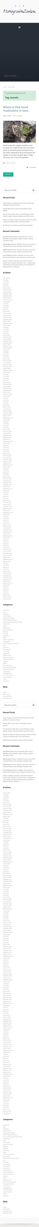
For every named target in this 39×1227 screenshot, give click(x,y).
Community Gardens (9, 618)
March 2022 (6, 382)
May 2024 (6, 331)
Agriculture (6, 610)
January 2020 (7, 433)
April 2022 (6, 380)
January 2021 (7, 410)
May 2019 (6, 449)
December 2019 (7, 435)
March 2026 (6, 288)
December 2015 (7, 530)
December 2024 (7, 317)
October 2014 (6, 557)
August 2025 (6, 301)
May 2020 (6, 425)
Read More (8, 174)
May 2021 (6, 402)
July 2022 (5, 374)
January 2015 (7, 551)
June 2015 (6, 541)
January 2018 (7, 481)
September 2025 (7, 300)
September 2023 (7, 347)
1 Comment (32, 167)
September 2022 (7, 370)
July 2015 (5, 540)
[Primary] (19, 27)
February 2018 (7, 479)
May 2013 (6, 591)
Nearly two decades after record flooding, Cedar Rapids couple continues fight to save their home (18, 215)
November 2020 (7, 414)
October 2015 (6, 534)
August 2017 (6, 490)
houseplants (6, 641)
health (4, 638)
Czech (4, 626)
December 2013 (7, 577)
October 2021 (6, 392)
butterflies (6, 614)
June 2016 (6, 518)
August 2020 (6, 420)
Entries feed (6, 694)
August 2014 (6, 561)
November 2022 (7, 366)
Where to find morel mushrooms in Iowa (15, 109)
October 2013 (6, 581)
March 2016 (6, 524)
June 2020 (6, 423)
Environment (6, 628)
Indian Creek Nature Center (10, 643)
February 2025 (7, 313)
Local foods (6, 653)
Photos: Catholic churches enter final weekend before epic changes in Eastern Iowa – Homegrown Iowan (19, 263)
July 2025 (5, 303)
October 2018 (6, 463)
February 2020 (7, 431)
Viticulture (6, 681)
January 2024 (7, 339)
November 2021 (7, 390)
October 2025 (6, 298)
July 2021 (5, 398)
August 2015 (6, 538)
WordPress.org (7, 698)
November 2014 (7, 555)
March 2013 (6, 595)
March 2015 (6, 547)
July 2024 (5, 327)
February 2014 (7, 573)
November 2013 (7, 579)
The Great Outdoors (8, 669)
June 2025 (6, 305)
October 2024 (6, 321)
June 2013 (6, 589)
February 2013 (7, 597)
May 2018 (6, 473)
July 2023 (5, 351)
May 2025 (6, 307)
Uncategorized (7, 673)
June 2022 (6, 376)
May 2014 (6, 567)
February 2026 (7, 290)
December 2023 (7, 341)
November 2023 (7, 343)
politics (5, 663)
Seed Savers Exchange (9, 667)
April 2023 (6, 357)
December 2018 (7, 459)
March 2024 (6, 335)
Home (4, 87)
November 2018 (7, 461)
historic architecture (8, 639)
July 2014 (5, 563)
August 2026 (6, 278)
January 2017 (7, 504)
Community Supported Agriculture (12, 622)
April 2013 (6, 593)
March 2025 (6, 311)
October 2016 (6, 510)
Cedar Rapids (7, 616)
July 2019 (5, 445)
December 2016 (7, 506)
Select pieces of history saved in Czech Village (18, 225)
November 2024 (7, 319)
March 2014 (6, 571)
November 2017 (7, 484)
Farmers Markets (8, 630)
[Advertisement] (19, 51)
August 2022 (6, 372)
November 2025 (7, 296)
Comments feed (7, 696)
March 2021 (6, 406)
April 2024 (6, 333)
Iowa (4, 645)
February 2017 (7, 502)
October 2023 (6, 345)
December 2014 (7, 553)
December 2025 (7, 294)
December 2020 (7, 412)
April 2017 (6, 498)
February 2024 (7, 337)
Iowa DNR (6, 647)
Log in (4, 692)
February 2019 (7, 455)
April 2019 (6, 451)
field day (5, 632)
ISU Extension (7, 649)
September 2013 (7, 583)
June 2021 (6, 400)
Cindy (20, 116)
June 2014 (6, 565)
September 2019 (7, 441)
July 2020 (5, 422)
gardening (6, 636)
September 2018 (7, 465)
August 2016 (6, 514)
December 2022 (7, 364)
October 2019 (6, 439)
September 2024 (7, 323)
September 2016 (7, 512)
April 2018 (6, 475)
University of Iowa (8, 675)
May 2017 (6, 496)
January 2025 (7, 315)
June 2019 (6, 447)
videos (5, 679)
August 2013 (6, 585)
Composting (6, 624)
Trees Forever (6, 671)
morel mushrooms (11, 163)
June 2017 (6, 494)
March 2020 (6, 429)
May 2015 (6, 543)
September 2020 (7, 418)
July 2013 (5, 587)
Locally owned (7, 655)
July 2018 (5, 469)
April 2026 (6, 286)
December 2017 (7, 482)
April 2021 (6, 404)
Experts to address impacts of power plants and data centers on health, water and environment (19, 221)
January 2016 (7, 528)
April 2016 (6, 522)
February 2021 (7, 408)
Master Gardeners (8, 657)
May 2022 (6, 378)
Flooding (5, 634)
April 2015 (6, 545)
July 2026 (5, 280)
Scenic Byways (7, 665)
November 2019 (7, 437)
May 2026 (6, 284)
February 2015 (7, 549)
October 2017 (6, 486)
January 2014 (7, 575)
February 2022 (7, 384)
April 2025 (6, 309)
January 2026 (7, 292)
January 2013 (7, 599)
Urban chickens (7, 677)
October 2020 (6, 416)
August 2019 (6, 443)
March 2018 (6, 477)
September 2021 (7, 394)
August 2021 (6, 396)
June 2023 (6, 353)
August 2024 (6, 325)
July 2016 (5, 516)
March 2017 (6, 500)
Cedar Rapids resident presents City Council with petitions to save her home (18, 204)
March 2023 (6, 359)
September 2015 (7, 536)
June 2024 (6, 329)
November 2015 (7, 532)
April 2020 (6, 427)
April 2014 (6, 569)
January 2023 (7, 362)
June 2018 (6, 471)
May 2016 (6, 520)
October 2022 (6, 368)
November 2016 (7, 508)
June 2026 (6, 282)
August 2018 (6, 467)
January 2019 (7, 457)
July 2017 (5, 492)
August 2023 (6, 349)
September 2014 (7, 559)
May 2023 (6, 355)
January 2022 (7, 386)
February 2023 (7, 360)
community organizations (10, 620)
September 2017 (7, 488)
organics (5, 661)
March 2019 (6, 453)
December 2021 (7, 388)
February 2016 (7, 526)
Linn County (6, 651)
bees (4, 612)
